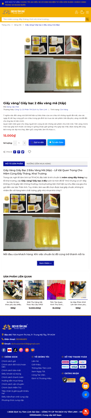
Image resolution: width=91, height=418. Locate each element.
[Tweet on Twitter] (22, 151)
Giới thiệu (36, 364)
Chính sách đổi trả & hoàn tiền (14, 365)
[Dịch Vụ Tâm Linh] (15, 327)
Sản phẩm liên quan (17, 276)
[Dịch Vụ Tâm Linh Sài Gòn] (13, 12)
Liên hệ (35, 361)
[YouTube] (9, 350)
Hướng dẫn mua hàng (12, 381)
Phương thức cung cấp (13, 400)
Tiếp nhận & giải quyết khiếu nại (15, 392)
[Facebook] (4, 350)
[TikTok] (15, 350)
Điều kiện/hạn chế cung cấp (15, 397)
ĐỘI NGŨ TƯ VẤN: (45, 3)
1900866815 (21, 339)
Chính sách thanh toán (12, 377)
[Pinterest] (18, 151)
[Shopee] (27, 350)
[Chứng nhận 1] (69, 379)
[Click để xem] (53, 64)
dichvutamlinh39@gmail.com (25, 344)
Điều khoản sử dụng (11, 374)
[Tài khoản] (76, 12)
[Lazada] (33, 350)
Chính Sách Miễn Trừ (11, 387)
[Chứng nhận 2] (82, 379)
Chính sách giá (9, 361)
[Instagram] (21, 350)
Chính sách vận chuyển (13, 384)
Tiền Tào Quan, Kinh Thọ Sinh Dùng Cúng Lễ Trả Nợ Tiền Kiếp (56, 305)
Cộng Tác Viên (38, 375)
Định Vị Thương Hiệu (41, 378)
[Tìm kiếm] (87, 19)
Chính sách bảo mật (11, 370)
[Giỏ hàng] (82, 12)
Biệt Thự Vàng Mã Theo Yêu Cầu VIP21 (35, 303)
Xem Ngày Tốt (38, 371)
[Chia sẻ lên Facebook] (14, 151)
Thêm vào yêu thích (29, 151)
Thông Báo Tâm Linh (41, 368)
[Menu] (87, 12)
